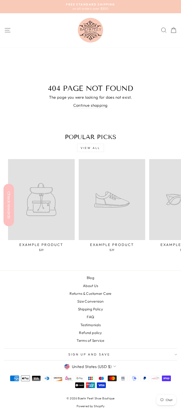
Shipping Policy (90, 309)
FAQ (90, 317)
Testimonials (90, 325)
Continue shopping (90, 105)
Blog (91, 277)
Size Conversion (90, 301)
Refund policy (90, 332)
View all (90, 148)
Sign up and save (89, 354)
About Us (90, 285)
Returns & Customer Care (90, 293)
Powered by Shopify (90, 406)
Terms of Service (90, 340)
